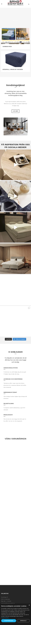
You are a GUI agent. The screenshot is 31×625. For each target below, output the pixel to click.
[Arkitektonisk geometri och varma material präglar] (15, 165)
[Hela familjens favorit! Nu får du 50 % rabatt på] (15, 321)
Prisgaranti (8, 414)
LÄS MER (15, 111)
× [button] (29, 605)
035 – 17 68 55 (7, 601)
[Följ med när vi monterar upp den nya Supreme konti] (15, 227)
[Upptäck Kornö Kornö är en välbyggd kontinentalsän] (15, 258)
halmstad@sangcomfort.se (8, 603)
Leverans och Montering (13, 379)
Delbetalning (9, 403)
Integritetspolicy (5, 617)
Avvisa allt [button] (23, 620)
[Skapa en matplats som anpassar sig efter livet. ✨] (15, 196)
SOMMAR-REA (7, 46)
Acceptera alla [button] (8, 620)
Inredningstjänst (10, 392)
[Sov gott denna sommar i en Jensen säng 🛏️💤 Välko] (15, 290)
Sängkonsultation (11, 368)
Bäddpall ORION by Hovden (13, 69)
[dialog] (15, 614)
